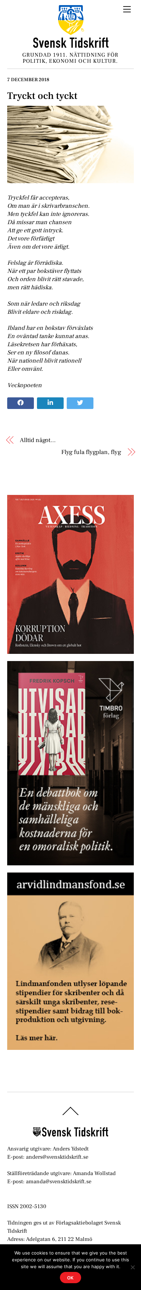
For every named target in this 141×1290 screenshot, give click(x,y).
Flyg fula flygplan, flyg (91, 452)
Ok (70, 1277)
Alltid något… (38, 440)
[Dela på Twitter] (80, 403)
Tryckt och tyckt (42, 95)
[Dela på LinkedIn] (50, 403)
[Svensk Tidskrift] (70, 45)
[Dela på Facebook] (20, 403)
